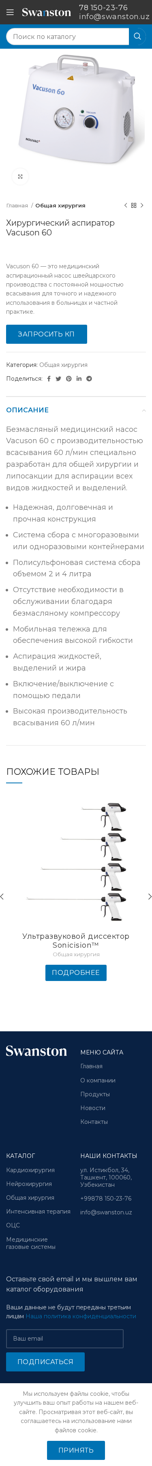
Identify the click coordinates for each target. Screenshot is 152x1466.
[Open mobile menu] (10, 12)
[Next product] (142, 206)
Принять (76, 1450)
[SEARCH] (137, 36)
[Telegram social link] (89, 378)
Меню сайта (101, 1052)
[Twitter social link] (58, 378)
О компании (98, 1080)
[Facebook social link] (49, 378)
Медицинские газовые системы (31, 1243)
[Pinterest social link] (69, 378)
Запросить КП (46, 334)
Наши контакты (108, 1156)
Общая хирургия (60, 205)
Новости (92, 1108)
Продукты (95, 1094)
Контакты (94, 1121)
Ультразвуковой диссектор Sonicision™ (76, 941)
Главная (17, 205)
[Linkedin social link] (79, 378)
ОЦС (13, 1225)
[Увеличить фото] (20, 176)
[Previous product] (126, 206)
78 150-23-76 (103, 7)
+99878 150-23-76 (105, 1198)
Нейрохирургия (29, 1184)
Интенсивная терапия (38, 1211)
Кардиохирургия (30, 1170)
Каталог (20, 1156)
